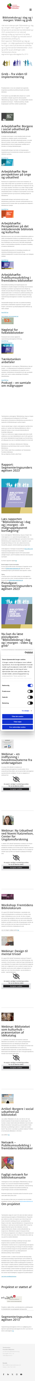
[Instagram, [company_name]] (16, 1374)
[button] (31, 9)
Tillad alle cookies (17, 716)
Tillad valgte (17, 722)
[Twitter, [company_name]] (12, 1374)
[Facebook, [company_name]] (3, 1374)
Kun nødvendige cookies (17, 727)
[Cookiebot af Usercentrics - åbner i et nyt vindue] (25, 653)
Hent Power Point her (6, 343)
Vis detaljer (25, 711)
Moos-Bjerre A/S (29, 549)
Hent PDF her (4, 158)
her (18, 930)
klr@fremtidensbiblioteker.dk (13, 568)
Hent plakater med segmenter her (9, 316)
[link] (16, 779)
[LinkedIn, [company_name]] (8, 1374)
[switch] (30, 691)
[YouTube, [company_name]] (21, 1374)
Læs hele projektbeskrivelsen (8, 1276)
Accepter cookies (16, 789)
